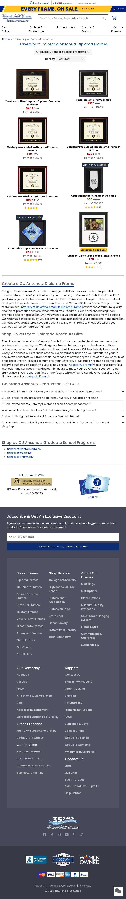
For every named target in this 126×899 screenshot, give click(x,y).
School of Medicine (19, 453)
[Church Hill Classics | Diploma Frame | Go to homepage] (17, 18)
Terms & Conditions (62, 886)
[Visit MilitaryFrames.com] (63, 2)
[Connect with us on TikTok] (52, 834)
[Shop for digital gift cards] (94, 484)
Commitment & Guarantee (91, 636)
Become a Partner (29, 751)
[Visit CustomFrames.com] (87, 2)
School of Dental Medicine (24, 449)
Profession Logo (59, 609)
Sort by (50, 59)
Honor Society (58, 623)
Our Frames (116, 29)
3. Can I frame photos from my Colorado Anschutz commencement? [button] (46, 404)
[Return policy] (63, 859)
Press (20, 689)
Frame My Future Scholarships (36, 731)
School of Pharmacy (20, 457)
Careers (22, 682)
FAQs (68, 717)
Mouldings (88, 584)
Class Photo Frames (30, 626)
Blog (20, 703)
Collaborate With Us (30, 738)
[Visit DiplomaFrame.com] (39, 2)
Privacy (39, 886)
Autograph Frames (29, 633)
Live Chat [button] (71, 773)
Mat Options (89, 591)
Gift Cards (24, 647)
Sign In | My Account (78, 682)
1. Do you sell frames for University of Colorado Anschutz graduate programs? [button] (52, 391)
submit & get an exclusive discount (63, 546)
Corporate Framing (29, 758)
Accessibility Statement (33, 710)
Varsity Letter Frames (31, 619)
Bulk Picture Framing (30, 772)
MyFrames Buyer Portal (80, 752)
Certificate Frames (29, 587)
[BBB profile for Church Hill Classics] (36, 859)
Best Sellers (24, 654)
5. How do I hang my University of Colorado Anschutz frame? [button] (41, 416)
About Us (23, 675)
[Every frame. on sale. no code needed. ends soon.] (63, 9)
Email (68, 766)
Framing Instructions (78, 710)
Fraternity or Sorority (62, 630)
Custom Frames (27, 612)
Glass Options (90, 598)
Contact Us (72, 675)
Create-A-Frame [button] (89, 29)
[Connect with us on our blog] (81, 834)
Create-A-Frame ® (81, 365)
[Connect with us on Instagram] (59, 834)
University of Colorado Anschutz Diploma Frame (50, 307)
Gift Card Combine (77, 745)
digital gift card (39, 376)
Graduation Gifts (60, 637)
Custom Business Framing (34, 765)
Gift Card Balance (77, 738)
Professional (65, 27)
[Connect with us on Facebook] (44, 834)
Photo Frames (26, 640)
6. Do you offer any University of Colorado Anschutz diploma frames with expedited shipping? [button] (55, 424)
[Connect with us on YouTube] (67, 834)
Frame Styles (89, 627)
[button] (118, 891)
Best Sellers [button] (6, 29)
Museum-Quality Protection (92, 607)
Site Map (85, 886)
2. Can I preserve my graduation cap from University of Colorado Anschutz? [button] (50, 398)
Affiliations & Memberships (34, 696)
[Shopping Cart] (114, 18)
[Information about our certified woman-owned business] (89, 859)
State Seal (56, 616)
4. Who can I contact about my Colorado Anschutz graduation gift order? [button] (49, 410)
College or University (62, 580)
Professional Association (57, 600)
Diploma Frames (27, 580)
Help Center (73, 793)
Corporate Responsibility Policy (37, 717)
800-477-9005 (74, 780)
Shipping (71, 696)
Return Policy (73, 703)
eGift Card (94, 497)
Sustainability (90, 645)
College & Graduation (36, 29)
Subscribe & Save (76, 724)
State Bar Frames (28, 605)
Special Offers (74, 731)
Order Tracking (75, 689)
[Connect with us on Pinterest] (74, 834)
